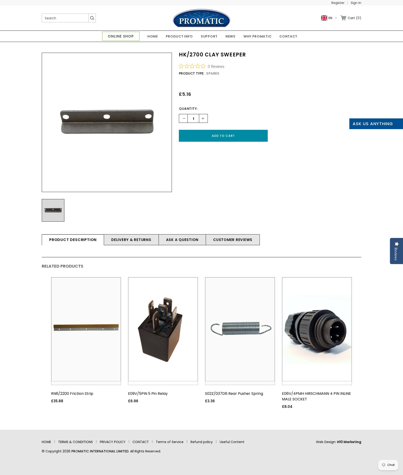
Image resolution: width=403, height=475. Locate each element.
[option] (107, 122)
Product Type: (191, 73)
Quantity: (188, 108)
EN (330, 18)
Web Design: (338, 442)
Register (337, 2)
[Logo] (201, 18)
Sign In (356, 2)
